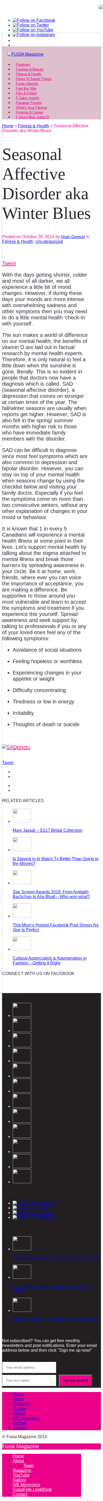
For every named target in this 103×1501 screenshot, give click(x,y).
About (18, 1399)
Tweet (9, 263)
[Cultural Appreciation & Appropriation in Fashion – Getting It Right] (22, 949)
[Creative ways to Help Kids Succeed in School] (22, 1310)
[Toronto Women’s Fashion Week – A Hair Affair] (22, 1182)
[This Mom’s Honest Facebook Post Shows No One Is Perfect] (22, 916)
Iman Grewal (73, 236)
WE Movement (26, 1418)
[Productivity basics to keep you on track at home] (22, 1277)
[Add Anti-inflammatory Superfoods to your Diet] (22, 1249)
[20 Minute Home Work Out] (22, 1106)
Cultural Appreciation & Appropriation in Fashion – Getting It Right (50, 960)
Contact (20, 1427)
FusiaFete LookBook (32, 1489)
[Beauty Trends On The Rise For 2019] (22, 1121)
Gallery (19, 1408)
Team (28, 1465)
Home (18, 1394)
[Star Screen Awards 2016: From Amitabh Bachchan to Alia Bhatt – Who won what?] (22, 883)
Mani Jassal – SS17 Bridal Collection (47, 830)
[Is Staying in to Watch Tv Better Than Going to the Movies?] (22, 849)
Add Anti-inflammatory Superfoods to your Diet (56, 1258)
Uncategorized (49, 241)
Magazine (22, 1404)
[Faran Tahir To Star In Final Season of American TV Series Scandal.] (22, 1045)
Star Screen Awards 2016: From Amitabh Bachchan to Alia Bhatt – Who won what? (51, 894)
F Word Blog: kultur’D (32, 117)
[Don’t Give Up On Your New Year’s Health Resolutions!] (22, 1136)
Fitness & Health (17, 241)
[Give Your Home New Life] (22, 1151)
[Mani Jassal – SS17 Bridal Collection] (22, 821)
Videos (19, 1413)
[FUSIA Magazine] (51, 54)
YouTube (21, 1475)
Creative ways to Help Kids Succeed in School (56, 1319)
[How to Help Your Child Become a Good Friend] (22, 1166)
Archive (20, 1423)
